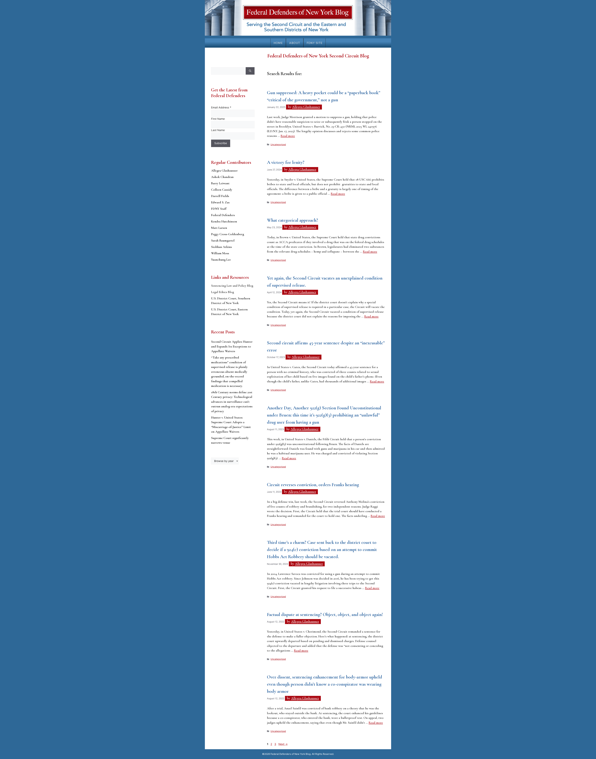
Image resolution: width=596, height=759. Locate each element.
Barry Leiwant (220, 183)
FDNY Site (315, 43)
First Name (218, 118)
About (294, 43)
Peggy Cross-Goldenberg (227, 234)
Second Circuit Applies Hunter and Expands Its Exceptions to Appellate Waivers (232, 346)
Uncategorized (278, 144)
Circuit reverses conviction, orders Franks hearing (313, 485)
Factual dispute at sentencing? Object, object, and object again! (325, 614)
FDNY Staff (218, 209)
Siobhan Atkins (221, 247)
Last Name (218, 130)
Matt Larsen (219, 228)
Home (278, 43)
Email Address (221, 107)
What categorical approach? (292, 220)
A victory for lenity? (285, 162)
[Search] (250, 71)
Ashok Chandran (222, 177)
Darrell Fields (220, 196)
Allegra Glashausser (224, 170)
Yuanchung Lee (221, 260)
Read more (288, 136)
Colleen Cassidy (221, 190)
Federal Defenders (223, 215)
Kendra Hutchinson (224, 221)
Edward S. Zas (220, 202)
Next (283, 744)
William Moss (220, 253)
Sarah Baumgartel (223, 240)
